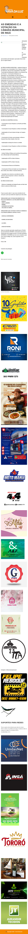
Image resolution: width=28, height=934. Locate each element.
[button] (13, 17)
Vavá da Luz (5, 35)
